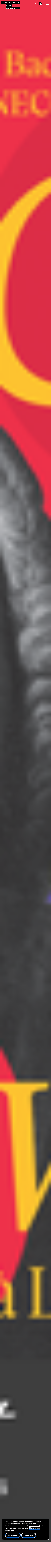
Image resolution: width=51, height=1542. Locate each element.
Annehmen (13, 1535)
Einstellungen (34, 1528)
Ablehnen (28, 1535)
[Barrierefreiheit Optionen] (40, 3)
